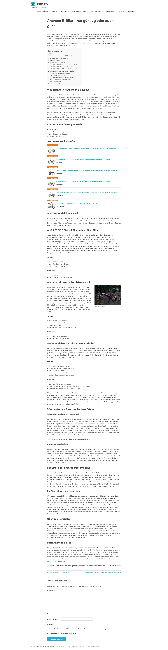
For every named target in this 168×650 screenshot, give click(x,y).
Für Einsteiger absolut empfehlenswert (61, 77)
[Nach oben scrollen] (165, 647)
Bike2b (42, 4)
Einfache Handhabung (58, 75)
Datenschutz (40, 646)
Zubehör (131, 11)
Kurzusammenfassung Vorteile (59, 58)
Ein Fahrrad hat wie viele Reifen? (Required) (62, 633)
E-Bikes (54, 11)
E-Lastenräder (42, 11)
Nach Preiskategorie (79, 11)
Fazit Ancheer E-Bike (56, 84)
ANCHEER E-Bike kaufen (57, 60)
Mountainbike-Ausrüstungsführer (58, 572)
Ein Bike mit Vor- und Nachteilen (61, 79)
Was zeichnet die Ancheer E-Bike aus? (61, 56)
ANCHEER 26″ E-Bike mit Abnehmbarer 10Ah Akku (66, 65)
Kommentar (51, 590)
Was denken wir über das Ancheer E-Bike (62, 71)
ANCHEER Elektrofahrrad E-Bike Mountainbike (65, 69)
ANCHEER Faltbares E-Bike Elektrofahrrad (63, 67)
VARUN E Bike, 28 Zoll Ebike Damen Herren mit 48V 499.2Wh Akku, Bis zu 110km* (83, 159)
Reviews (121, 11)
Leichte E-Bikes (96, 11)
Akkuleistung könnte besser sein (61, 73)
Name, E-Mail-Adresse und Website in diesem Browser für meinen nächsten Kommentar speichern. (80, 629)
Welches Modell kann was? (57, 62)
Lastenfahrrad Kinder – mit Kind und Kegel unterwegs (103, 572)
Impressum (33, 646)
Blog (46, 646)
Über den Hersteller (55, 81)
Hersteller (110, 11)
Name (49, 614)
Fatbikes (64, 11)
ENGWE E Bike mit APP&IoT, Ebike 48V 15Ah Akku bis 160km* (76, 204)
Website (50, 624)
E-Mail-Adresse (52, 619)
